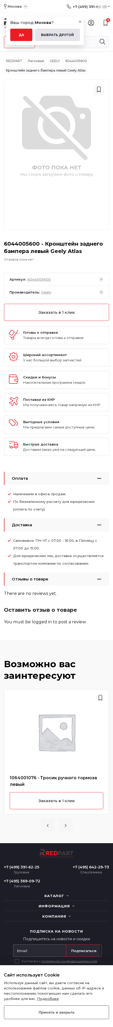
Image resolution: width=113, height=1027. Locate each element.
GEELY (55, 61)
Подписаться (83, 951)
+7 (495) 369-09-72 (22, 881)
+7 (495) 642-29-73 (91, 867)
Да (21, 35)
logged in (42, 621)
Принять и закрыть (57, 1012)
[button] (48, 825)
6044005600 (76, 61)
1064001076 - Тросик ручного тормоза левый (53, 781)
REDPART (14, 61)
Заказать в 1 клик (56, 312)
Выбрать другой (57, 35)
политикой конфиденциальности (69, 961)
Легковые (36, 61)
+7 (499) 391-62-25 (90, 6)
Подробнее (48, 998)
